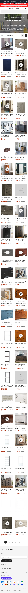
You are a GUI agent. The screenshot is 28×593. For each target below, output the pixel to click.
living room (3, 588)
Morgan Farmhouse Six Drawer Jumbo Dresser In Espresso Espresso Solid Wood (20, 365)
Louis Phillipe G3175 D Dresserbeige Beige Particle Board (21, 531)
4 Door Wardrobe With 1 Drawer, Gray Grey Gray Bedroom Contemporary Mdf (20, 73)
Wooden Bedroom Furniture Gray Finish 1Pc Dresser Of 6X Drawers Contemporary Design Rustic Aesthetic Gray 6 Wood (7, 261)
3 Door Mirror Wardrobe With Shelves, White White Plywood (7, 94)
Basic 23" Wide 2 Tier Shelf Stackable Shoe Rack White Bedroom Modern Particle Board (7, 52)
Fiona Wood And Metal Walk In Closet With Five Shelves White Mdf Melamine (6, 469)
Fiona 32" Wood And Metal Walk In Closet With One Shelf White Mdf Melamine (7, 386)
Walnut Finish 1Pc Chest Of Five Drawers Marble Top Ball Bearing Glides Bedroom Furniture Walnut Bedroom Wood (7, 177)
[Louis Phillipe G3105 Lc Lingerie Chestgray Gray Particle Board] (7, 190)
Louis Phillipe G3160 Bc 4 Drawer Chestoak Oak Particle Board (20, 344)
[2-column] (26, 35)
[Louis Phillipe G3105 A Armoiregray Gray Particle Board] (21, 377)
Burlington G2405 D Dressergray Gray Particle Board (6, 219)
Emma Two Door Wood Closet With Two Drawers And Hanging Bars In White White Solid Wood (21, 177)
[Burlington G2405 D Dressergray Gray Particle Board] (7, 211)
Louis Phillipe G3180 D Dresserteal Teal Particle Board (6, 323)
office (2, 590)
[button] (25, 8)
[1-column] (22, 35)
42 (19, 542)
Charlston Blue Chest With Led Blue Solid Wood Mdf (7, 73)
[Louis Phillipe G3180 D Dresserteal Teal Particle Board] (7, 315)
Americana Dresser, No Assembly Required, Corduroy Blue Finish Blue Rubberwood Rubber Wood (21, 136)
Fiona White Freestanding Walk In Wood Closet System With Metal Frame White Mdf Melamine (20, 281)
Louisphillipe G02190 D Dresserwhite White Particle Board (21, 406)
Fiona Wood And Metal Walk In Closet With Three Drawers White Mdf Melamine (7, 448)
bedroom (19, 588)
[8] (7, 148)
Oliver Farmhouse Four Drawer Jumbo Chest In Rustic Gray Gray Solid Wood (6, 490)
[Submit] (25, 11)
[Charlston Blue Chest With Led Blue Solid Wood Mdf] (7, 65)
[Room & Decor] (14, 8)
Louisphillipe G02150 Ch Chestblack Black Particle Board (6, 240)
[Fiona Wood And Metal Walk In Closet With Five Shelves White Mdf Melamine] (7, 461)
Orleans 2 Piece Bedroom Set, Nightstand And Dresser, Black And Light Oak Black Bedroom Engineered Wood (20, 156)
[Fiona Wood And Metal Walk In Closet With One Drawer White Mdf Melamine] (21, 461)
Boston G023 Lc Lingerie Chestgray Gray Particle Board (20, 219)
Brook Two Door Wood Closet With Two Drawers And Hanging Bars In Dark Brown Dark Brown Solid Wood (20, 240)
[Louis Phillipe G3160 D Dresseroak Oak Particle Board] (21, 315)
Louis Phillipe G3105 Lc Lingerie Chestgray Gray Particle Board (6, 198)
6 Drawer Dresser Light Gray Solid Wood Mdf (20, 52)
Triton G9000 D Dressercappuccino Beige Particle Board (6, 427)
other (19, 590)
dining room (11, 588)
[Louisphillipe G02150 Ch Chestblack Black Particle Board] (7, 231)
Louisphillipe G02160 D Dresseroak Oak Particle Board (20, 302)
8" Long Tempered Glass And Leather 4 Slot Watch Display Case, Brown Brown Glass (7, 156)
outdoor (25, 588)
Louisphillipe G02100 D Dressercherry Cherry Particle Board (20, 261)
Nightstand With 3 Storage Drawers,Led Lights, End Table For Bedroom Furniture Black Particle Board (7, 115)
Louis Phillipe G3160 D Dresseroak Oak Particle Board (20, 323)
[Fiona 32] (7, 377)
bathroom (8, 590)
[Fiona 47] (7, 336)
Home (5, 17)
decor (14, 590)
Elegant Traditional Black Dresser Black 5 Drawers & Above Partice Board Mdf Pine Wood (7, 281)
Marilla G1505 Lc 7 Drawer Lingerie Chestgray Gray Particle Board (7, 531)
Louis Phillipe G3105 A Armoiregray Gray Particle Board (20, 386)
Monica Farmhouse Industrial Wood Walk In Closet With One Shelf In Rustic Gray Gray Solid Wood (6, 365)
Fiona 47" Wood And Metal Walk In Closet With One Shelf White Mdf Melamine (7, 344)
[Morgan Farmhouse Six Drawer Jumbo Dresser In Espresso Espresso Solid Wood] (21, 356)
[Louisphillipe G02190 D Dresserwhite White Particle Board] (21, 398)
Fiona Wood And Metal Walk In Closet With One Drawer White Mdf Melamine (20, 469)
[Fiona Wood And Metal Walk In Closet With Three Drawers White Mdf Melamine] (7, 440)
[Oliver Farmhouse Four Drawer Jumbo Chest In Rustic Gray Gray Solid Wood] (7, 481)
